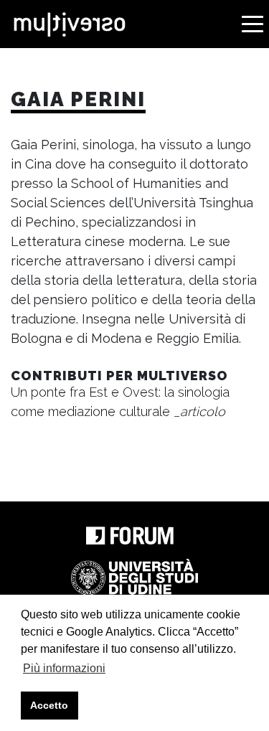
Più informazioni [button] (64, 668)
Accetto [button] (49, 705)
